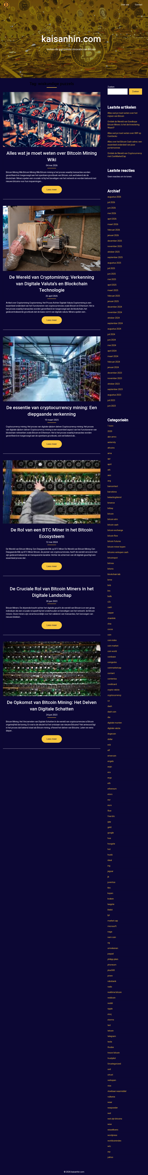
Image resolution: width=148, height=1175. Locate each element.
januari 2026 (113, 235)
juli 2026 (111, 202)
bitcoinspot (113, 558)
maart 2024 (113, 356)
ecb (109, 745)
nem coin (112, 937)
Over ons (125, 4)
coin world (112, 651)
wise (110, 1124)
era (109, 772)
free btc (111, 816)
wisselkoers (113, 1130)
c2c (109, 602)
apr (109, 459)
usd (109, 1069)
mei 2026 (112, 213)
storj (110, 1014)
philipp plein (113, 959)
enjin (110, 767)
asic (109, 475)
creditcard (112, 684)
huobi (110, 855)
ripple (110, 1009)
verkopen (112, 1080)
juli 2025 (111, 268)
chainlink (111, 618)
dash (110, 706)
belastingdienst (115, 497)
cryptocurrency (114, 695)
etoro (110, 794)
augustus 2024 (114, 329)
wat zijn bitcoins (115, 1119)
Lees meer (52, 189)
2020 (110, 431)
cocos (110, 629)
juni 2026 (112, 208)
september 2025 (115, 257)
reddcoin (111, 998)
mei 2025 (112, 279)
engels (111, 761)
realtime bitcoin (115, 992)
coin (109, 635)
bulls (110, 596)
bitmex (111, 563)
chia (109, 624)
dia (109, 717)
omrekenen (113, 948)
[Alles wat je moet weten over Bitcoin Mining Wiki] (51, 119)
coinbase (112, 657)
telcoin (111, 1031)
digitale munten (115, 723)
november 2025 (115, 246)
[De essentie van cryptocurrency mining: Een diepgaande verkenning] (51, 368)
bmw (110, 580)
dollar (110, 739)
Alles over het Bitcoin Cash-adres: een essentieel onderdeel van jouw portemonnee (125, 145)
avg (109, 481)
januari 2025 (113, 301)
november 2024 (115, 312)
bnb (109, 585)
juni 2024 (112, 340)
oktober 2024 (114, 318)
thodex (111, 1047)
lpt (109, 915)
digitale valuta (114, 728)
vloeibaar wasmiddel (117, 1091)
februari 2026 (114, 230)
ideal (110, 860)
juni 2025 (112, 274)
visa (109, 1086)
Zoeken (111, 87)
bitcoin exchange (115, 530)
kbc (109, 888)
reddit (110, 1003)
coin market (113, 646)
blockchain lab (114, 574)
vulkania (111, 1097)
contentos (112, 679)
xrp (109, 1152)
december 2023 (115, 373)
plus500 (111, 970)
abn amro (112, 437)
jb (108, 877)
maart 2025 (113, 290)
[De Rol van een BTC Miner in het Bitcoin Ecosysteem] (51, 491)
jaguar (110, 871)
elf (109, 750)
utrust (110, 1075)
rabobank (112, 981)
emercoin (112, 756)
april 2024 (112, 351)
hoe (109, 838)
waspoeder (113, 1108)
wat (109, 1113)
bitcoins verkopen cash (118, 552)
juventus (111, 882)
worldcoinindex (114, 1141)
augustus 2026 (114, 197)
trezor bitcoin (114, 1053)
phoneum (112, 965)
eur (109, 800)
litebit (110, 910)
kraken (111, 899)
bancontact (113, 486)
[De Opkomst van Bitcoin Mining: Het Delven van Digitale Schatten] (51, 669)
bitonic (111, 569)
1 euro (110, 426)
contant (111, 673)
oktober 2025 (114, 252)
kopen (110, 893)
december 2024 (115, 307)
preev (110, 976)
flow (109, 811)
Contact (138, 4)
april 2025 (112, 285)
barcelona (112, 492)
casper (111, 613)
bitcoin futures (114, 541)
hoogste (111, 844)
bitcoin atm (113, 519)
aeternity (112, 442)
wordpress (112, 1135)
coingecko (112, 662)
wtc (109, 1146)
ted (109, 1025)
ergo (110, 778)
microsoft (112, 926)
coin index (112, 640)
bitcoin (111, 514)
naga (110, 932)
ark (109, 470)
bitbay (110, 508)
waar (110, 1102)
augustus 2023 (114, 395)
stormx (111, 1020)
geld (109, 827)
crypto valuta (113, 690)
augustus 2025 (114, 263)
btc (109, 591)
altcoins (111, 448)
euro (110, 805)
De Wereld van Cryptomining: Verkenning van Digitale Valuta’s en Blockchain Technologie (51, 283)
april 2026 (112, 219)
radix (110, 987)
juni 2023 (112, 406)
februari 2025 (114, 296)
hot (109, 849)
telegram (112, 1036)
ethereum (112, 789)
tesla (110, 1042)
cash (110, 607)
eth (109, 783)
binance (111, 503)
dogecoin (112, 734)
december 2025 (115, 241)
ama (110, 453)
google (111, 833)
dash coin (112, 712)
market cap (113, 921)
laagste (111, 904)
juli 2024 (111, 334)
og (109, 943)
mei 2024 (112, 345)
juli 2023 (111, 400)
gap (109, 822)
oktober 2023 (114, 384)
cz (109, 701)
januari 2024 (113, 367)
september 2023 (115, 389)
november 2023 (115, 378)
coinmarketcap (114, 668)
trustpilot (112, 1058)
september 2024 (115, 323)
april (109, 464)
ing (109, 866)
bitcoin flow (113, 536)
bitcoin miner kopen (116, 547)
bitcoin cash (113, 525)
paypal (111, 954)
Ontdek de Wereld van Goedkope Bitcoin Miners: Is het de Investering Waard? (123, 124)
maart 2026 (113, 224)
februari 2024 (114, 362)
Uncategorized (114, 1064)
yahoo (110, 1157)
